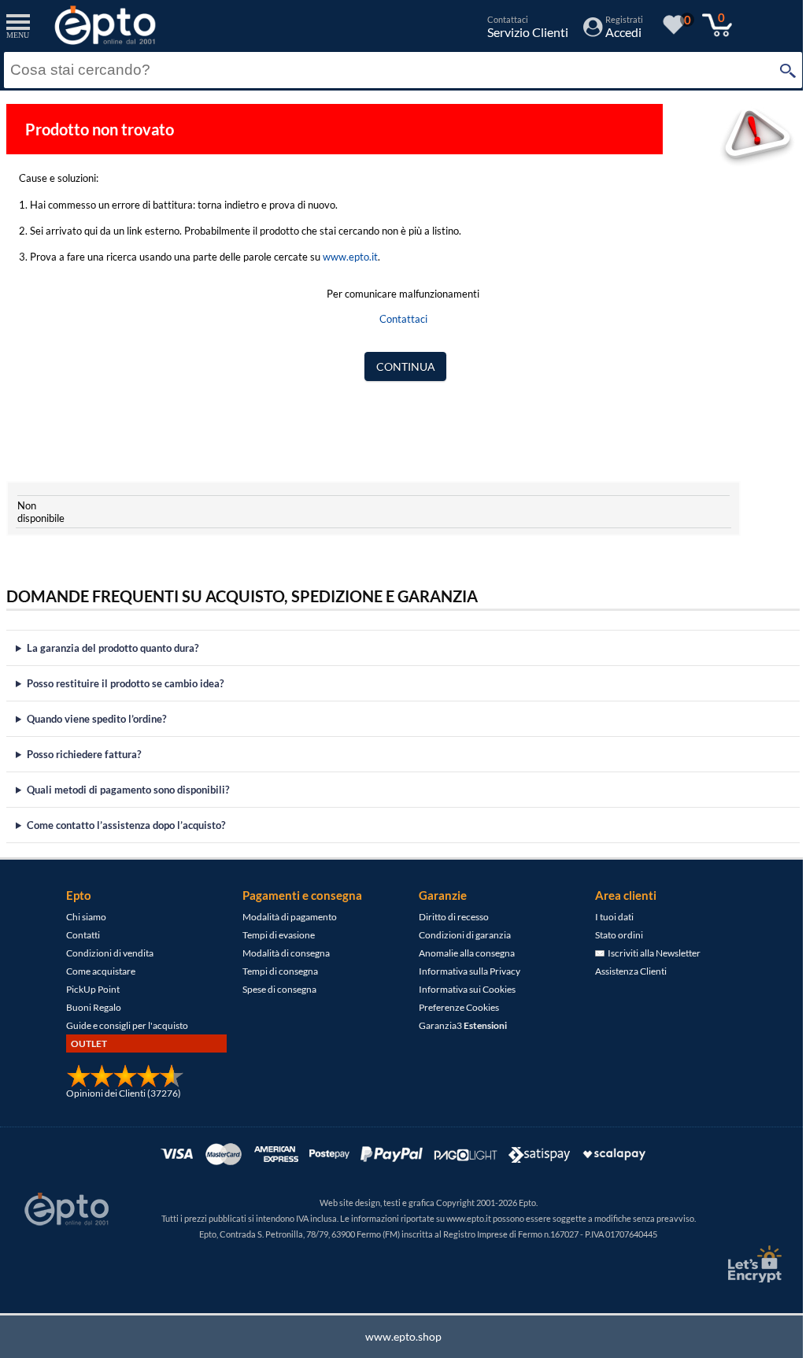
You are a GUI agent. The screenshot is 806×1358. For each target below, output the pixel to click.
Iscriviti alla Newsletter (647, 953)
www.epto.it (350, 256)
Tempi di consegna (274, 971)
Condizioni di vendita (104, 953)
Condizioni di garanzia (459, 935)
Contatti (77, 935)
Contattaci (403, 319)
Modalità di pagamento (284, 917)
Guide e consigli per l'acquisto (122, 1025)
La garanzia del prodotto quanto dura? (112, 648)
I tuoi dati (609, 917)
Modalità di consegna (280, 953)
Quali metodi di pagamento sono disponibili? (128, 789)
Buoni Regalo (88, 1007)
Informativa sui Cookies (461, 989)
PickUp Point (87, 989)
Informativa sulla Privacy (464, 971)
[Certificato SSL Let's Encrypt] (741, 1263)
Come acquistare (95, 971)
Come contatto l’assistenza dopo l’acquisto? (126, 825)
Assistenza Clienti (625, 971)
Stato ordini (614, 935)
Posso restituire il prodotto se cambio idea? (125, 683)
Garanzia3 (457, 1025)
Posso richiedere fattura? (84, 754)
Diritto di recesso (448, 917)
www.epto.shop (397, 1336)
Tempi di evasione (273, 935)
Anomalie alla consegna (461, 953)
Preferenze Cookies (453, 1007)
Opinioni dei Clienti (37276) (118, 1093)
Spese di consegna (274, 989)
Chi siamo (81, 917)
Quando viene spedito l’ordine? (96, 718)
